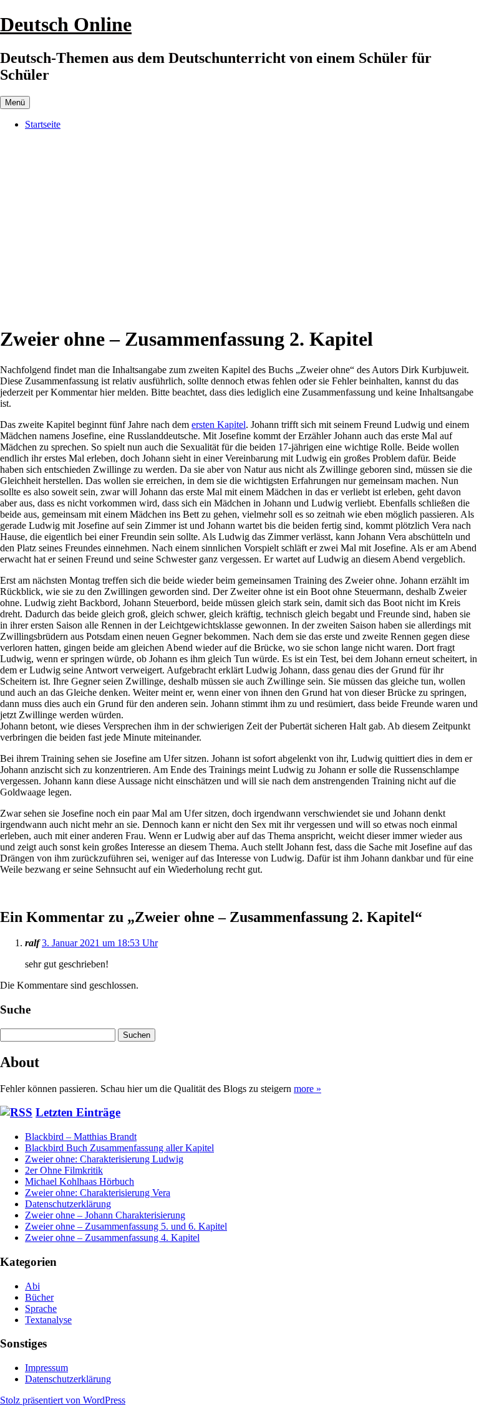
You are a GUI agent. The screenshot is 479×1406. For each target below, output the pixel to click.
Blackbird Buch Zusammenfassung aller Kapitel (119, 1147)
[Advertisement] (239, 227)
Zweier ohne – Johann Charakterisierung (105, 1215)
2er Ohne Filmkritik (64, 1170)
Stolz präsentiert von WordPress (62, 1400)
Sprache (41, 1308)
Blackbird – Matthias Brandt (81, 1136)
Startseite (42, 124)
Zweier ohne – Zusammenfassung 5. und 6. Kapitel (126, 1226)
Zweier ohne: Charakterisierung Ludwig (104, 1159)
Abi (32, 1286)
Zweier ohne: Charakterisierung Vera (97, 1192)
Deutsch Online (66, 24)
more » (307, 1088)
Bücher (39, 1297)
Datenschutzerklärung (68, 1204)
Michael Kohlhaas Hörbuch (79, 1181)
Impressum (46, 1367)
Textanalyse (48, 1319)
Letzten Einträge (78, 1112)
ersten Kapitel (218, 424)
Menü (15, 102)
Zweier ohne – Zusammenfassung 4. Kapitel (112, 1237)
